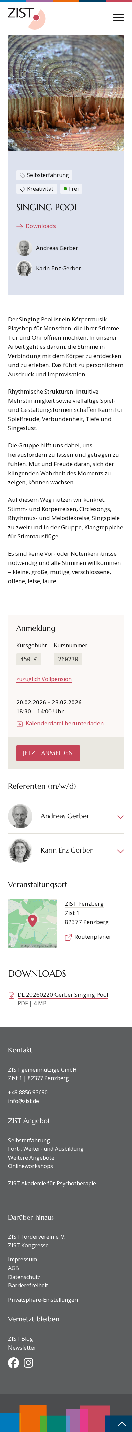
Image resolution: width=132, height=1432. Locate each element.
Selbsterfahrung (29, 1140)
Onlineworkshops (30, 1166)
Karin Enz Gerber (58, 268)
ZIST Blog (20, 1338)
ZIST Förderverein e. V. (36, 1236)
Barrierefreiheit (28, 1285)
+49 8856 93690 (28, 1092)
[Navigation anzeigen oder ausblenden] (118, 17)
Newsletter (22, 1347)
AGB (13, 1268)
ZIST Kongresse (28, 1245)
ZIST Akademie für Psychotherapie (52, 1183)
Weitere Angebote (31, 1157)
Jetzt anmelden (48, 752)
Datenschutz (24, 1277)
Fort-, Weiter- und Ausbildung (46, 1148)
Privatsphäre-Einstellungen (43, 1299)
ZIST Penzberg (84, 904)
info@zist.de (23, 1101)
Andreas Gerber (57, 248)
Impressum (22, 1259)
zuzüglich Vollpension (44, 679)
